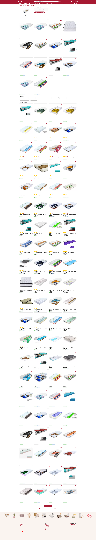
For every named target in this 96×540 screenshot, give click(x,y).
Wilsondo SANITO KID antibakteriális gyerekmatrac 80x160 (56, 366)
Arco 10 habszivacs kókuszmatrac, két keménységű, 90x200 (71, 309)
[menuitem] (20, 3)
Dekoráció (14, 518)
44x (52, 327)
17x (52, 251)
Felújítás (37, 518)
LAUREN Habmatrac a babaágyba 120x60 (54, 347)
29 (46, 123)
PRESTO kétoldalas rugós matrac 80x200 (25, 214)
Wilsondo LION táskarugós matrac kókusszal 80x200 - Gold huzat (57, 309)
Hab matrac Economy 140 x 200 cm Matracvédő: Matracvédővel (71, 404)
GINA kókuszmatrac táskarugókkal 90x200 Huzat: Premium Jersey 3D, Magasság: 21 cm (60, 214)
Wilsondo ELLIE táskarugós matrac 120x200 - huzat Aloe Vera (42, 271)
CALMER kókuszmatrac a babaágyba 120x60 (25, 366)
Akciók (89, 518)
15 (46, 180)
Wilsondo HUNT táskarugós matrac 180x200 (25, 328)
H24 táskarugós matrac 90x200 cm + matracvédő (26, 290)
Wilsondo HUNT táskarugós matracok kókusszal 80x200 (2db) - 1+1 (43, 385)
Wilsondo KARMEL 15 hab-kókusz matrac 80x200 (26, 176)
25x (67, 156)
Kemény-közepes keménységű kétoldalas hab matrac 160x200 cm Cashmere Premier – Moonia (76, 347)
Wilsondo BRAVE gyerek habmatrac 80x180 (54, 233)
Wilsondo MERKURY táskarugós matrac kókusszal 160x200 (56, 404)
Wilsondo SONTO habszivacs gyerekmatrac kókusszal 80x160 (71, 271)
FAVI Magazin (47, 528)
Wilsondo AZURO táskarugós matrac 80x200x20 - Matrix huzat (28, 252)
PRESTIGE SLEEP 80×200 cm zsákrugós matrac (55, 157)
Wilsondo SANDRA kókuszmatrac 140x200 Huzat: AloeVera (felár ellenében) (73, 195)
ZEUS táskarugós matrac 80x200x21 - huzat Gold (55, 290)
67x (67, 213)
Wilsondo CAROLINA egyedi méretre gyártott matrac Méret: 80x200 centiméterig (59, 328)
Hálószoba (21, 5)
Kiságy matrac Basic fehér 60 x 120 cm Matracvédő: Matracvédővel (57, 176)
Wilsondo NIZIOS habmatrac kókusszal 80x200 (40, 195)
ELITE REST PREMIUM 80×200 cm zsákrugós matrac (26, 347)
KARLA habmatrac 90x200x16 (67, 328)
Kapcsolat (21, 525)
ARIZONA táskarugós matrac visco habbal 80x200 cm (70, 385)
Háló (66, 518)
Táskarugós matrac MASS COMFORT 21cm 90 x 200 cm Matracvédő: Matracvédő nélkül (31, 233)
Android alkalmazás (74, 524)
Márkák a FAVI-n (47, 526)
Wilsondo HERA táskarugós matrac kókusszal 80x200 (56, 271)
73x (52, 213)
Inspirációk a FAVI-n (47, 527)
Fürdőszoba (51, 518)
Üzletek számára (47, 529)
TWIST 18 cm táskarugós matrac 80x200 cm (54, 252)
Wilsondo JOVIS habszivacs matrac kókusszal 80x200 (41, 157)
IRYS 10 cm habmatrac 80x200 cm (38, 233)
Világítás (29, 518)
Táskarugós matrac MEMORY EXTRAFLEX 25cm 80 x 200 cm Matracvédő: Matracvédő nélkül (75, 233)
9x (52, 175)
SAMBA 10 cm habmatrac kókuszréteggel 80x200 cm (41, 252)
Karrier (20, 526)
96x (23, 175)
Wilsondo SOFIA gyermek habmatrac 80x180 (40, 347)
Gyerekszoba (74, 518)
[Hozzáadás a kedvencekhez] (32, 20)
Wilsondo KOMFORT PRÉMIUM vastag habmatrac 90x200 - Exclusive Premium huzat (45, 328)
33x (52, 156)
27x (52, 308)
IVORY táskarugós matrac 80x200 (53, 385)
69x (52, 270)
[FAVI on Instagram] (21, 531)
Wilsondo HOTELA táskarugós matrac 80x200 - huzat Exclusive (42, 404)
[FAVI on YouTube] (22, 531)
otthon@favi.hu (22, 524)
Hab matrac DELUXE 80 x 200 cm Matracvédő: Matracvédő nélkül (72, 252)
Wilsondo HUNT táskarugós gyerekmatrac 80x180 (26, 404)
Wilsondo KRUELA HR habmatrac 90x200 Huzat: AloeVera (27, 271)
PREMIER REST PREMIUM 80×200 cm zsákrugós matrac (27, 385)
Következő (51, 508)
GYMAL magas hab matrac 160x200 (38, 309)
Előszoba (82, 518)
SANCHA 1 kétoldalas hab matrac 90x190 (39, 290)
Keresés (60, 1)
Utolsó (55, 508)
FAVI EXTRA (46, 530)
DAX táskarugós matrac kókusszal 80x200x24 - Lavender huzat (28, 195)
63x (23, 270)
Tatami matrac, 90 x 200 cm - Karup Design (25, 309)
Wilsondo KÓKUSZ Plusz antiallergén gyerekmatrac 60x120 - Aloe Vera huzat (73, 157)
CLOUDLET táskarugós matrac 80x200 (68, 290)
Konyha (44, 518)
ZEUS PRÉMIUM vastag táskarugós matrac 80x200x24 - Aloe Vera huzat (72, 176)
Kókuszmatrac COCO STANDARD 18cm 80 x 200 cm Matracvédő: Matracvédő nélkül (45, 366)
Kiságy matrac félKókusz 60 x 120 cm (39, 176)
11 (61, 20)
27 (46, 104)
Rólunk (46, 524)
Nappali (59, 518)
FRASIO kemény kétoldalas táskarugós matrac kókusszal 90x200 (72, 214)
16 (46, 352)
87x (52, 232)
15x (23, 213)
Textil (21, 518)
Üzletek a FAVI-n (47, 525)
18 (61, 104)
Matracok (32, 5)
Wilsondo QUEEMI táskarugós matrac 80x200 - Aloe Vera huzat (42, 214)
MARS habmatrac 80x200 (52, 195)
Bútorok (7, 518)
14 (46, 409)
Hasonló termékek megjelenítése (39, 12)
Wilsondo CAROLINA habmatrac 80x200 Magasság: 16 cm (27, 157)
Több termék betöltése (47, 506)
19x (23, 327)
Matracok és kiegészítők (27, 5)
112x (23, 156)
